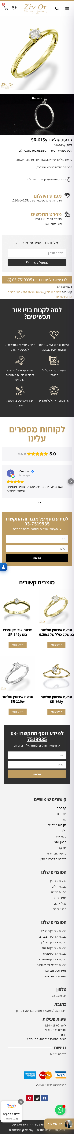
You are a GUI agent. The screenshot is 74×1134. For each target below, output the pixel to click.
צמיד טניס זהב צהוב (55, 976)
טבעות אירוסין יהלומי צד (52, 959)
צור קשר (61, 848)
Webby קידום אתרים (21, 1130)
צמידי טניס (60, 898)
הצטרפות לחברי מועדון (53, 859)
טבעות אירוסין (53, 292)
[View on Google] (10, 473)
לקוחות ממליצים (56, 825)
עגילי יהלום (60, 903)
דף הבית (61, 808)
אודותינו (61, 814)
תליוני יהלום (59, 909)
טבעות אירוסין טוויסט (54, 948)
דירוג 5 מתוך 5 (11, 1114)
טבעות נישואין (58, 892)
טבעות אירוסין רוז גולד (53, 931)
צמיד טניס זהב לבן (55, 971)
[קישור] (57, 8)
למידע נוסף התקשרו (37, 736)
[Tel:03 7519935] (14, 8)
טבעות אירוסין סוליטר (54, 954)
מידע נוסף (56, 645)
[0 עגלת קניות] (6, 8)
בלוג (63, 831)
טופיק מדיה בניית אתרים (51, 1130)
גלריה (63, 819)
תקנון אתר (60, 842)
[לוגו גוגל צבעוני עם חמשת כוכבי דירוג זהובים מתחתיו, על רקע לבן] (11, 1106)
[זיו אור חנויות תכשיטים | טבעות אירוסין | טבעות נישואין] (35, 8)
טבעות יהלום (59, 886)
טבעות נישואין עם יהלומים (51, 965)
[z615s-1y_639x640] (37, 53)
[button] (67, 8)
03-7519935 (59, 996)
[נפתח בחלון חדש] (44, 1098)
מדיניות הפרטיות (56, 853)
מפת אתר (60, 836)
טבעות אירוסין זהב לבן (53, 942)
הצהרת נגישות (58, 1054)
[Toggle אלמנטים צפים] (60, 1110)
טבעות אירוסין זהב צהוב (30, 292)
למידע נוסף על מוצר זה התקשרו (37, 521)
